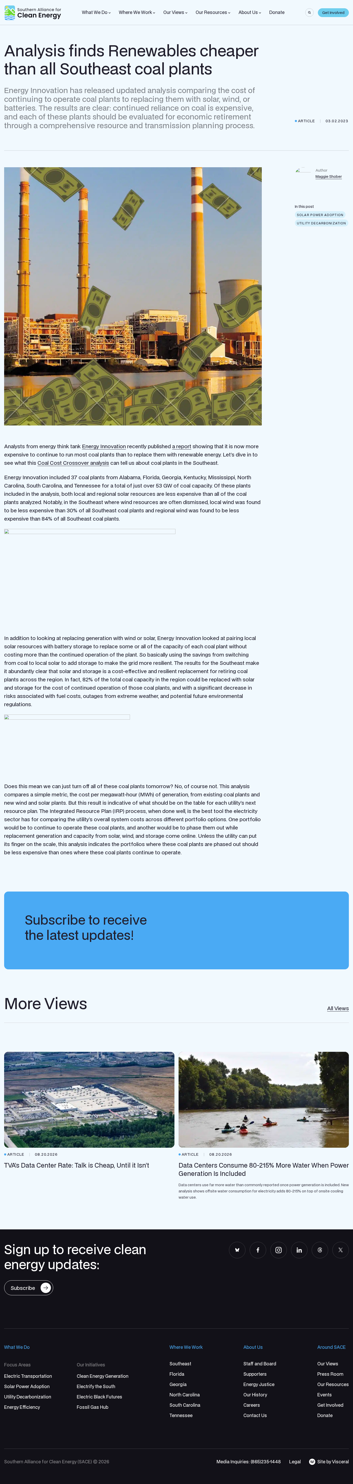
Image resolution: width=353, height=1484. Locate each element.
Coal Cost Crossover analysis (73, 462)
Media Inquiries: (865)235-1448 (249, 1462)
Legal (295, 1462)
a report (181, 446)
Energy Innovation (104, 446)
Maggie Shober (329, 176)
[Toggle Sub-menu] (110, 13)
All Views (338, 1008)
